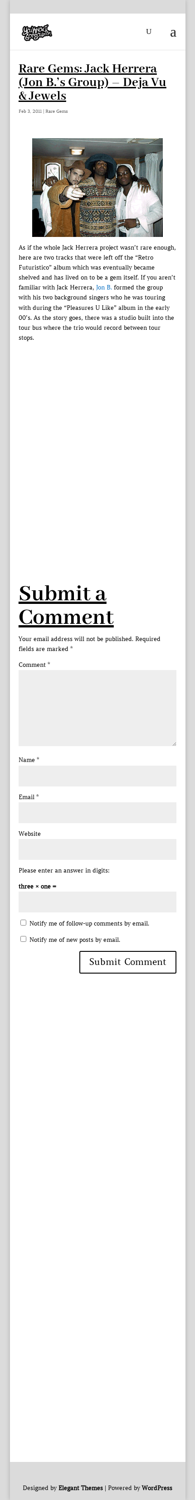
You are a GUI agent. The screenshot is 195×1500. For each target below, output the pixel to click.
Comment (34, 665)
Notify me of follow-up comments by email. (89, 923)
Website (30, 834)
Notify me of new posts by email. (74, 940)
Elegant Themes (80, 1488)
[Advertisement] (97, 440)
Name (29, 760)
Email (29, 797)
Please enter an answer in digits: (64, 870)
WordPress (157, 1488)
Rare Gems (56, 111)
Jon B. (104, 287)
